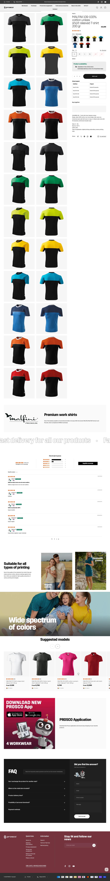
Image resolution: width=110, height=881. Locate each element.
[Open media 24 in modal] (51, 383)
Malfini (73, 13)
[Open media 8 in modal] (51, 125)
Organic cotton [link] (48, 586)
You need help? (103, 136)
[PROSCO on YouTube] (105, 2)
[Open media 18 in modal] (51, 286)
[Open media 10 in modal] (51, 157)
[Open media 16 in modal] (51, 254)
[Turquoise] (101, 39)
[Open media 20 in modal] (51, 318)
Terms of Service (45, 843)
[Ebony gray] (75, 39)
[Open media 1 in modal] (19, 28)
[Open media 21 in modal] (19, 351)
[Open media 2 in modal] (51, 28)
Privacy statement (31, 847)
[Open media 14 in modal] (51, 221)
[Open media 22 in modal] (51, 351)
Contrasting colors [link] (98, 559)
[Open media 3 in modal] (19, 60)
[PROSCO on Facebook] (98, 2)
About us (28, 840)
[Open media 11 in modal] (19, 189)
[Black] (88, 45)
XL (89, 54)
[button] (75, 30)
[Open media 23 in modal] (19, 383)
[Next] (57, 646)
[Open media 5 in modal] (19, 92)
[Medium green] (81, 39)
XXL (95, 54)
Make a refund (30, 858)
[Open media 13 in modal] (19, 221)
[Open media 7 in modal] (19, 125)
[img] (11, 476)
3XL (101, 54)
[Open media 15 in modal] (19, 254)
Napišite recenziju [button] (88, 463)
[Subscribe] (94, 845)
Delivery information (29, 843)
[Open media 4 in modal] (51, 60)
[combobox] (8, 2)
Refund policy (44, 845)
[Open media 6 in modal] (51, 92)
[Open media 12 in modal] (51, 189)
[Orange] (81, 45)
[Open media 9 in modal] (19, 157)
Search (42, 840)
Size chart (104, 50)
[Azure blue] (75, 45)
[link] (36, 866)
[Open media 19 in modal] (19, 318)
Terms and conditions (29, 850)
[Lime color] (88, 39)
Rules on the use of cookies (30, 854)
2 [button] (54, 539)
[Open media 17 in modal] (19, 286)
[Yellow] (94, 39)
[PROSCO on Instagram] (102, 2)
